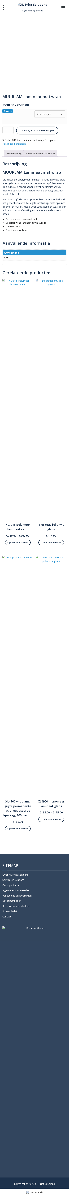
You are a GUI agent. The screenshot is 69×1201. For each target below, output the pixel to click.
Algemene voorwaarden (16, 890)
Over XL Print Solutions (15, 874)
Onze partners (10, 885)
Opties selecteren (17, 542)
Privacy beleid (10, 911)
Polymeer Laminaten (14, 143)
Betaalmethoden (11, 900)
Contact (6, 916)
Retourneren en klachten (16, 906)
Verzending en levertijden (17, 895)
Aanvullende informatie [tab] (40, 153)
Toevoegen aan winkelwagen (37, 130)
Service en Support (13, 879)
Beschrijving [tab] (14, 153)
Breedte (8, 111)
